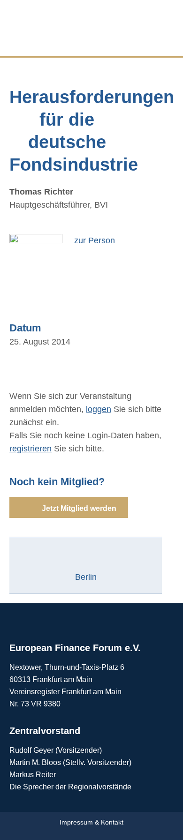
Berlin (86, 577)
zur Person (94, 240)
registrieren (30, 448)
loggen (98, 409)
